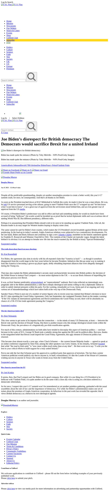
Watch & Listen (13, 31)
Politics (9, 47)
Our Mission (11, 444)
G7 (26, 165)
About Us (10, 461)
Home (9, 21)
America (4, 165)
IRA (30, 165)
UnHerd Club (12, 38)
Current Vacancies (14, 453)
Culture (9, 50)
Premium (10, 69)
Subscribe (10, 40)
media (22, 209)
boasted (101, 344)
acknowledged (37, 282)
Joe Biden (42, 165)
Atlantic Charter (65, 234)
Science (9, 52)
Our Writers (11, 28)
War (8, 57)
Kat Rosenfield (9, 254)
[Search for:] (13, 80)
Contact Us (11, 456)
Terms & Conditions (14, 446)
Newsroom (11, 26)
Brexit (22, 165)
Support (9, 458)
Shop (8, 35)
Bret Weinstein (8, 316)
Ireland (35, 165)
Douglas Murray (7, 182)
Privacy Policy (12, 449)
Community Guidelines (16, 451)
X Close (4, 132)
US (7, 64)
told (5, 204)
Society (9, 59)
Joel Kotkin (7, 372)
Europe (9, 66)
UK (8, 61)
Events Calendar (13, 439)
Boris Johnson (14, 165)
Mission (9, 23)
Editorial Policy (12, 463)
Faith (8, 54)
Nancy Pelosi (51, 165)
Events (9, 33)
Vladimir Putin (63, 165)
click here (11, 478)
